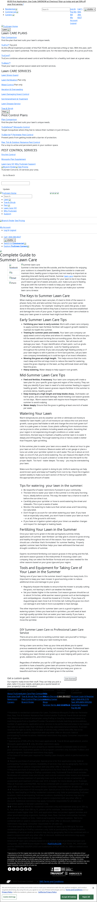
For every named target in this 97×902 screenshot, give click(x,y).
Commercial (10, 12)
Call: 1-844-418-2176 (80, 699)
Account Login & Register (82, 696)
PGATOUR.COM (54, 843)
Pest (4, 111)
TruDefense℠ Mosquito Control (15, 127)
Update (6, 189)
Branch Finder (9, 167)
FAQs (45, 693)
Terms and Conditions (74, 890)
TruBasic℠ (6, 63)
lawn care (68, 276)
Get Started (70, 678)
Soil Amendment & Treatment (14, 99)
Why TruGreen (21, 164)
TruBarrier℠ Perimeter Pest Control (17, 134)
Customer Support (79, 705)
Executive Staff (13, 696)
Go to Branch (9, 175)
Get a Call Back (63, 705)
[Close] (93, 887)
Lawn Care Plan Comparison (34, 693)
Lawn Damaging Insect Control (15, 94)
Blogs (45, 702)
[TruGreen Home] (9, 26)
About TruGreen (14, 693)
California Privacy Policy (47, 892)
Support (32, 164)
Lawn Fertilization (9, 80)
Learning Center (50, 699)
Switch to (14, 243)
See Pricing (23, 167)
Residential (10, 9)
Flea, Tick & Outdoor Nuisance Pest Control (20, 142)
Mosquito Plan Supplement (13, 159)
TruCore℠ (5, 55)
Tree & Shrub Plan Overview (34, 696)
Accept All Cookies (69, 897)
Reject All (86, 897)
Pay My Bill (76, 708)
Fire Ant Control (8, 154)
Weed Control (7, 84)
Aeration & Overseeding (12, 89)
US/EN (90, 9)
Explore (15, 246)
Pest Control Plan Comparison (35, 699)
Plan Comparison (9, 37)
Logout (73, 23)
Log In (73, 9)
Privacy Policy (7, 892)
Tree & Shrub (7, 108)
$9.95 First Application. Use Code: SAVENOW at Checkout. (33, 1)
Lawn (5, 29)
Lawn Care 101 (7, 164)
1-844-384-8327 (64, 696)
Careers (9, 14)
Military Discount (50, 696)
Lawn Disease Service (10, 103)
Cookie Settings (9, 897)
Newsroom (12, 699)
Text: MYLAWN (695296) (81, 702)
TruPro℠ (5, 45)
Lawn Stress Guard (9, 75)
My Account (5, 227)
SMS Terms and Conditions (52, 881)
